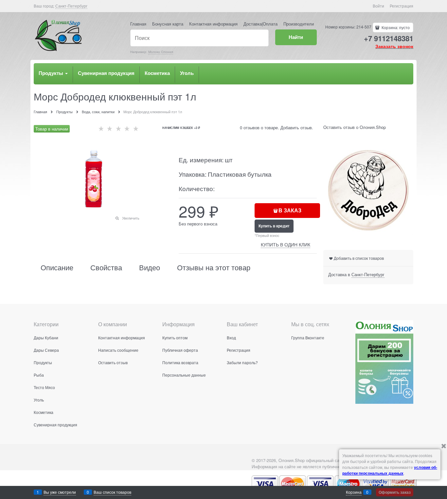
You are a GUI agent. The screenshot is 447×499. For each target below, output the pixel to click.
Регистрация (401, 6)
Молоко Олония (160, 51)
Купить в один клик (285, 244)
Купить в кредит (274, 226)
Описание (57, 267)
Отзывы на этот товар (213, 267)
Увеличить (130, 218)
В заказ (289, 210)
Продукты (51, 73)
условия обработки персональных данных (389, 470)
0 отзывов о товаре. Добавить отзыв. (276, 127)
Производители (298, 24)
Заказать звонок (394, 46)
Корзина (354, 492)
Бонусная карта (167, 24)
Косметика (157, 73)
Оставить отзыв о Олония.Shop (354, 127)
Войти (378, 6)
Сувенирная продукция (106, 73)
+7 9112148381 (388, 38)
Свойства (106, 267)
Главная (138, 24)
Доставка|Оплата (260, 24)
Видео (149, 267)
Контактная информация (213, 24)
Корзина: (395, 27)
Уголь (187, 73)
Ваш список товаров (112, 492)
